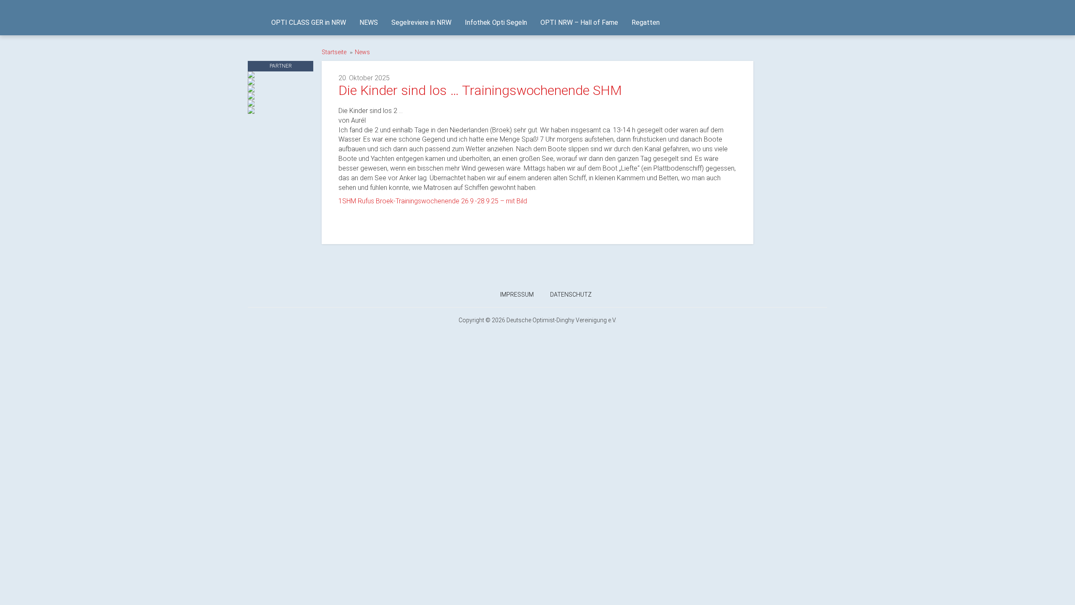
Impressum (517, 294)
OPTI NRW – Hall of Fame (579, 22)
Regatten (646, 22)
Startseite (334, 52)
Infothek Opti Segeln (496, 22)
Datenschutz (571, 294)
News (362, 52)
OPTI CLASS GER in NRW (308, 22)
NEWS (368, 22)
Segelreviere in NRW (421, 22)
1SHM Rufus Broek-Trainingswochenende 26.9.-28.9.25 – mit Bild (432, 201)
